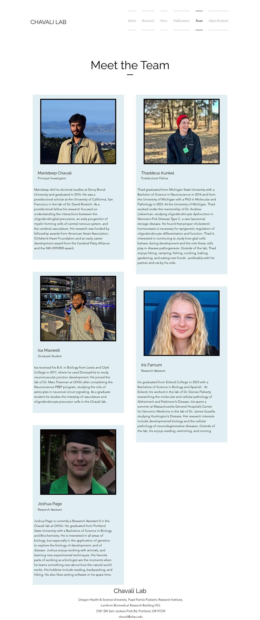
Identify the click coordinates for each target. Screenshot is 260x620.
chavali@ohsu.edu (131, 617)
